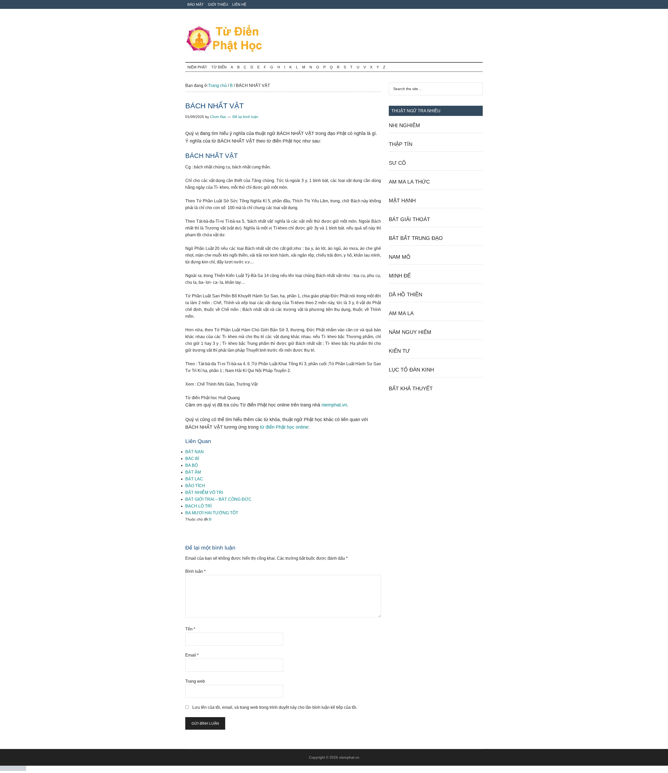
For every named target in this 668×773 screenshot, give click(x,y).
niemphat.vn (334, 405)
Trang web (195, 681)
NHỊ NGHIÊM (404, 125)
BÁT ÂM (193, 472)
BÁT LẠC (194, 479)
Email (192, 655)
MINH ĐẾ (400, 276)
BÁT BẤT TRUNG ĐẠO (416, 238)
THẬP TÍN (400, 144)
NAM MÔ (399, 257)
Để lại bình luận (245, 117)
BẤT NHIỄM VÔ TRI (204, 492)
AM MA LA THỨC (409, 182)
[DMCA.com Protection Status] (13, 769)
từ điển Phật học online (284, 427)
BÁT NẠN (194, 452)
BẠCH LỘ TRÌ (198, 506)
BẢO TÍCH (195, 485)
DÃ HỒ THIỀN (405, 294)
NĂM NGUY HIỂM (410, 332)
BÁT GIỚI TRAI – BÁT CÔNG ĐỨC (218, 499)
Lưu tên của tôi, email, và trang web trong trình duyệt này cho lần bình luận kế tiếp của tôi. (274, 707)
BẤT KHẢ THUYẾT (411, 388)
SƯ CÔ (397, 163)
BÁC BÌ (192, 458)
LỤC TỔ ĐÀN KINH (411, 370)
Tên (190, 629)
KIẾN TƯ (399, 351)
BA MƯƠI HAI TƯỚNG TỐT (211, 513)
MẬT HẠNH (402, 200)
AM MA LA (401, 313)
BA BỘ (191, 465)
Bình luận (195, 571)
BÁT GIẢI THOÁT (409, 219)
